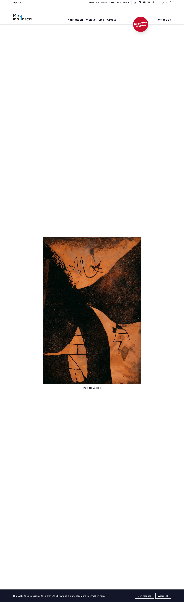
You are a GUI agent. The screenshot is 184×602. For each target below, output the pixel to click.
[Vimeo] (149, 2)
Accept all (163, 596)
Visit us (91, 19)
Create (111, 19)
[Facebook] (140, 2)
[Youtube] (144, 2)
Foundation (75, 19)
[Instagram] (135, 2)
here (102, 595)
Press (111, 2)
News (91, 2)
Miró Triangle (122, 2)
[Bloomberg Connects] (153, 2)
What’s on (164, 19)
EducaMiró (101, 2)
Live (101, 19)
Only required (145, 596)
